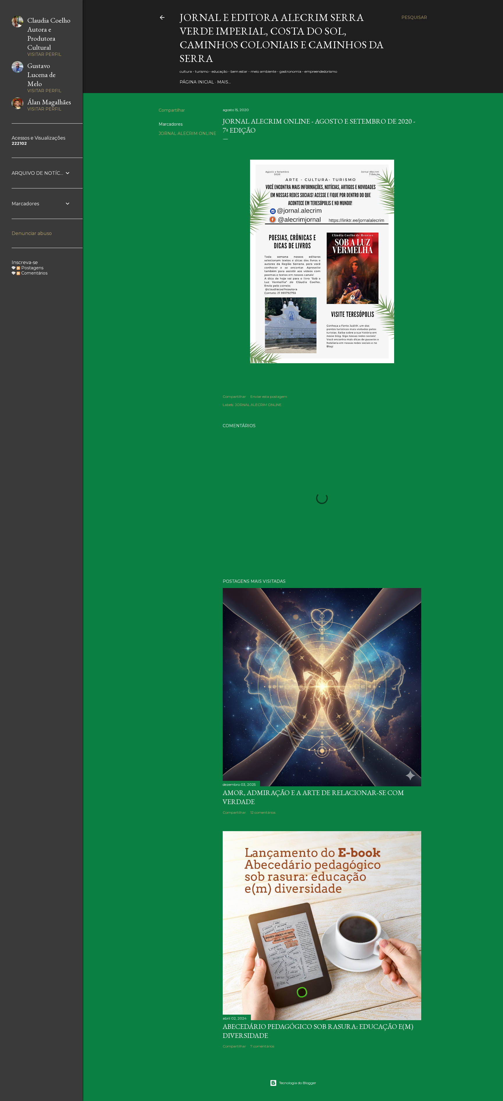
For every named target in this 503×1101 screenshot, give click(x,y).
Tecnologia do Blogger (297, 1083)
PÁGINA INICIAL (197, 82)
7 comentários (262, 1046)
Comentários (33, 273)
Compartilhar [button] (172, 110)
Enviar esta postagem (268, 396)
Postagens (31, 267)
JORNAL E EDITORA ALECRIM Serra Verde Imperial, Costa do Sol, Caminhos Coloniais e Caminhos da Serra (282, 37)
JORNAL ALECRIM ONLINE (187, 133)
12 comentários (262, 812)
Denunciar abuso (32, 233)
